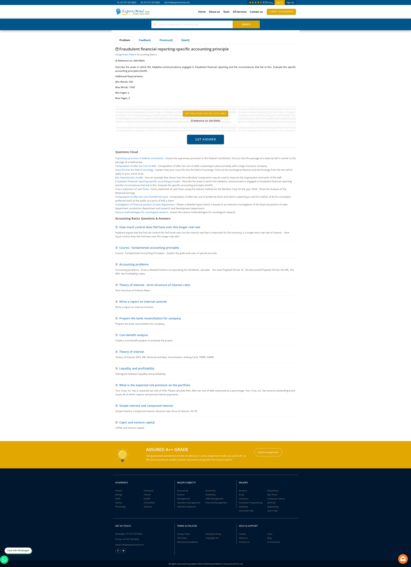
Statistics (148, 506)
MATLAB (271, 502)
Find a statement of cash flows (132, 189)
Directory (243, 537)
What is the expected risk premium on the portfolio (154, 385)
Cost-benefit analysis (133, 335)
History (118, 502)
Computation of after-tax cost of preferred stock (141, 196)
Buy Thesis (272, 494)
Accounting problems (134, 264)
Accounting (182, 490)
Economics (211, 490)
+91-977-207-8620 (128, 2)
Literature (243, 498)
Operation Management (188, 502)
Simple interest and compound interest (146, 406)
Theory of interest (131, 352)
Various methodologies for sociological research (141, 212)
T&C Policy (182, 537)
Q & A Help (272, 510)
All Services (240, 11)
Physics (118, 490)
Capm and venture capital (137, 422)
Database (243, 506)
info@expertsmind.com (178, 2)
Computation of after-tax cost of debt (135, 165)
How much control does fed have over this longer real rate (159, 227)
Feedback (145, 40)
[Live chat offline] (403, 559)
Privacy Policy (183, 533)
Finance (180, 494)
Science (147, 494)
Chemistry (148, 490)
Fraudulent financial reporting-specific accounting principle (147, 181)
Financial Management (216, 502)
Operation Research (186, 506)
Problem (124, 40)
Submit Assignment (281, 11)
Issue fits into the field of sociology (134, 169)
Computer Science (276, 498)
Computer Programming (250, 502)
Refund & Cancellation (187, 542)
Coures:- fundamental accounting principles (149, 248)
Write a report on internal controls (143, 301)
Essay (241, 494)
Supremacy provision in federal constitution (139, 158)
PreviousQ (166, 40)
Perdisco (243, 490)
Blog (269, 537)
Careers (242, 533)
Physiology (120, 506)
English (147, 498)
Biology (118, 494)
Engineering (273, 506)
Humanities (149, 502)
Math (117, 498)
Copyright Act (212, 537)
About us (214, 11)
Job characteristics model (129, 177)
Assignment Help (124, 54)
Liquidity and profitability (136, 368)
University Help (246, 510)
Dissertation (273, 490)
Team (226, 11)
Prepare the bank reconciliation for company (150, 318)
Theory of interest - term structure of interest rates (154, 285)
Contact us (256, 11)
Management (183, 498)
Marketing (210, 494)
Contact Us (244, 542)
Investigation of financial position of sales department (145, 204)
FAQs (269, 533)
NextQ (185, 40)
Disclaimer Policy (213, 533)
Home (202, 11)
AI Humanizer (273, 542)
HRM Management (215, 498)
